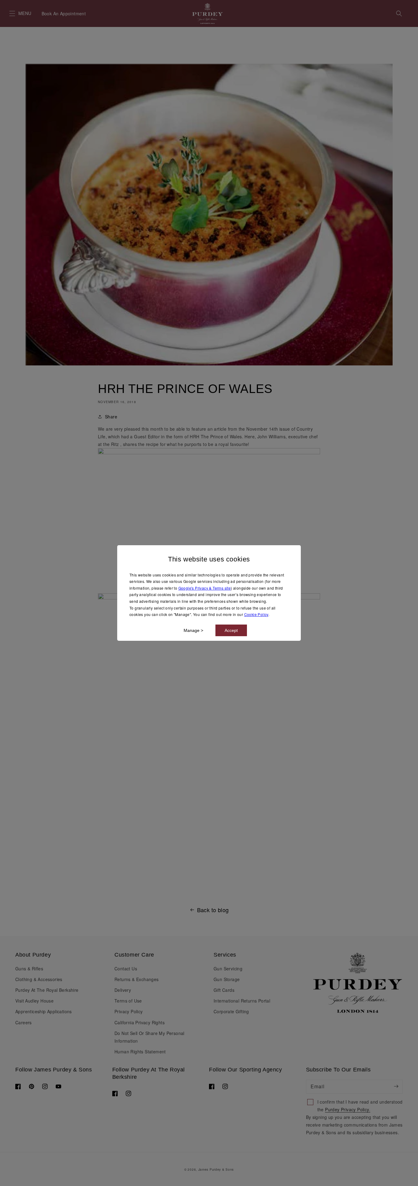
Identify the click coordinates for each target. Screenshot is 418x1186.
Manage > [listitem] (193, 630)
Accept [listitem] (231, 630)
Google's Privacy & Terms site (204, 588)
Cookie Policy (256, 614)
